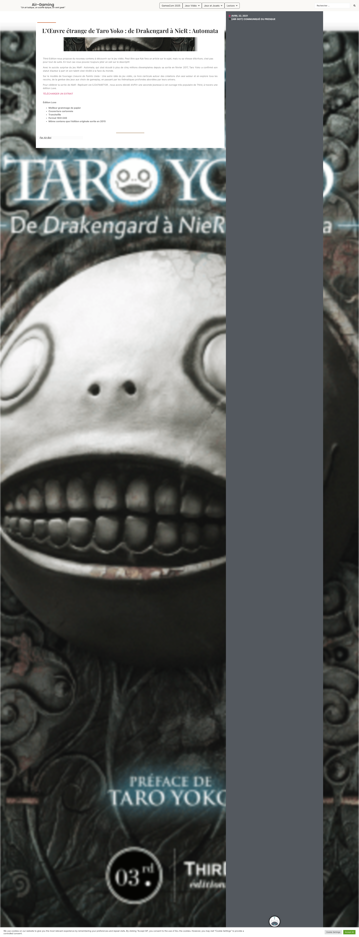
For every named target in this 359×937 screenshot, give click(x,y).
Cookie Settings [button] (333, 932)
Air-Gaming (43, 4)
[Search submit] (354, 5)
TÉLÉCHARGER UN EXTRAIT (58, 93)
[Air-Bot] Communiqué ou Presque (253, 19)
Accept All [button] (349, 932)
